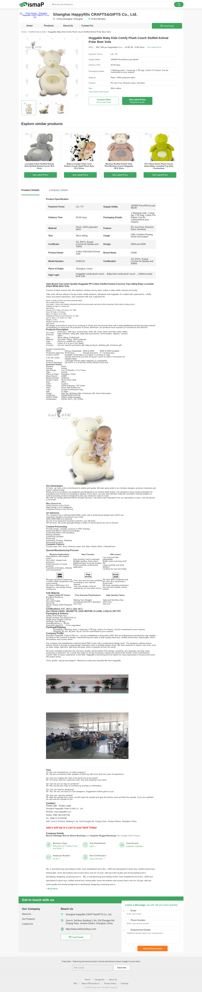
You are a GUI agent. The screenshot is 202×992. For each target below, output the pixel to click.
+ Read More (52, 889)
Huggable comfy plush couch (90, 274)
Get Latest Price (154, 47)
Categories (99, 979)
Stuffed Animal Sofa (38, 32)
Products (49, 26)
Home (30, 26)
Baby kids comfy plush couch (121, 274)
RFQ (75, 983)
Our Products (28, 919)
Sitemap (124, 983)
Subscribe (121, 968)
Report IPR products (91, 983)
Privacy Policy (110, 983)
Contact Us (87, 26)
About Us (68, 26)
